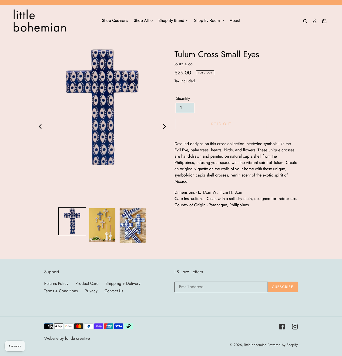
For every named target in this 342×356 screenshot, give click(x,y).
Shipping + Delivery (123, 283)
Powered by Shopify (283, 344)
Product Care (86, 283)
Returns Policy (56, 283)
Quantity (183, 98)
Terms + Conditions (61, 291)
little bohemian (255, 344)
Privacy (91, 291)
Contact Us (113, 291)
